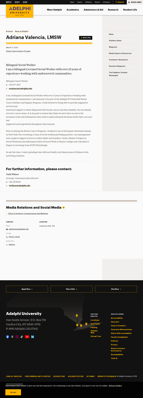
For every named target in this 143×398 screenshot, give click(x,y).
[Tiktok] (21, 336)
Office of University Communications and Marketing (28, 213)
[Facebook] (7, 336)
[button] (120, 2)
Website (12, 244)
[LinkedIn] (32, 336)
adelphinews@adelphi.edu (19, 229)
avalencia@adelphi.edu (20, 88)
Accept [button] (13, 392)
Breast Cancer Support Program (18, 51)
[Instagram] (17, 336)
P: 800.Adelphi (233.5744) (22, 328)
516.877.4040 (14, 237)
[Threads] (12, 336)
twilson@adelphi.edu (19, 185)
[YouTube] (27, 336)
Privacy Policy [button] (115, 385)
